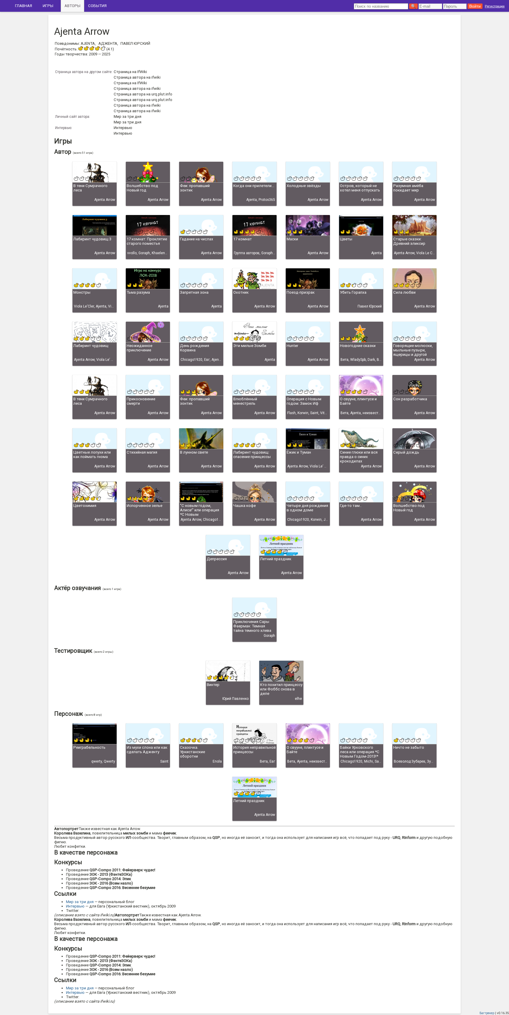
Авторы (72, 6)
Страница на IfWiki (130, 72)
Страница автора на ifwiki (137, 77)
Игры (48, 6)
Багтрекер (487, 1013)
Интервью (123, 127)
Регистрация (495, 6)
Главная (23, 6)
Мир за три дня (127, 116)
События (97, 6)
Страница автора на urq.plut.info (143, 94)
